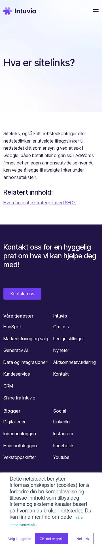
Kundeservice (16, 374)
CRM (8, 386)
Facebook (63, 445)
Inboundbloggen (19, 433)
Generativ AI (15, 350)
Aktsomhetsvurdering (74, 362)
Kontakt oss (22, 293)
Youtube (61, 457)
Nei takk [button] (82, 538)
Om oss (61, 326)
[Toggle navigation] (94, 10)
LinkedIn (61, 422)
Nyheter (61, 350)
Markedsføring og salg (25, 338)
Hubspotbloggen (20, 445)
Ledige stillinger (68, 338)
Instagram (63, 433)
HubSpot (12, 326)
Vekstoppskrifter (19, 457)
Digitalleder (14, 422)
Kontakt (61, 374)
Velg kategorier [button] (19, 538)
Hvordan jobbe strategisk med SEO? (39, 202)
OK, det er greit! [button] (51, 538)
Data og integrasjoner (25, 362)
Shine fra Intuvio (19, 398)
